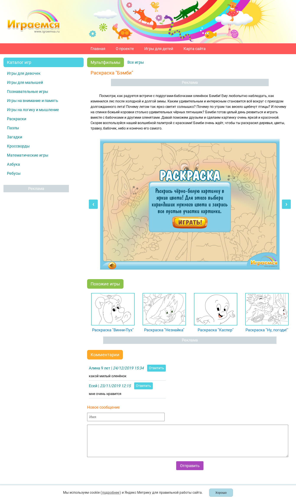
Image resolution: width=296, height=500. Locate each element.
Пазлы (13, 128)
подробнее (110, 492)
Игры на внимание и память (32, 100)
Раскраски (16, 119)
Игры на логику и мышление (33, 109)
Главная (98, 48)
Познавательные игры (27, 91)
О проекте (125, 48)
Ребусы (14, 173)
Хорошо (221, 492)
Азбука (13, 164)
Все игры (135, 62)
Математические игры (27, 155)
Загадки (14, 137)
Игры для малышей (25, 82)
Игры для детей (158, 48)
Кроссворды (18, 146)
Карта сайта (195, 48)
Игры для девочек (24, 73)
